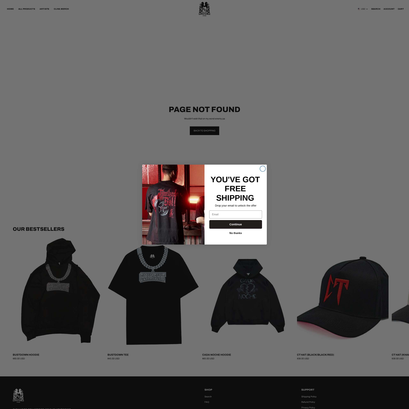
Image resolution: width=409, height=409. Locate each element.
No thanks (235, 233)
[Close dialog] (263, 168)
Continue (235, 224)
